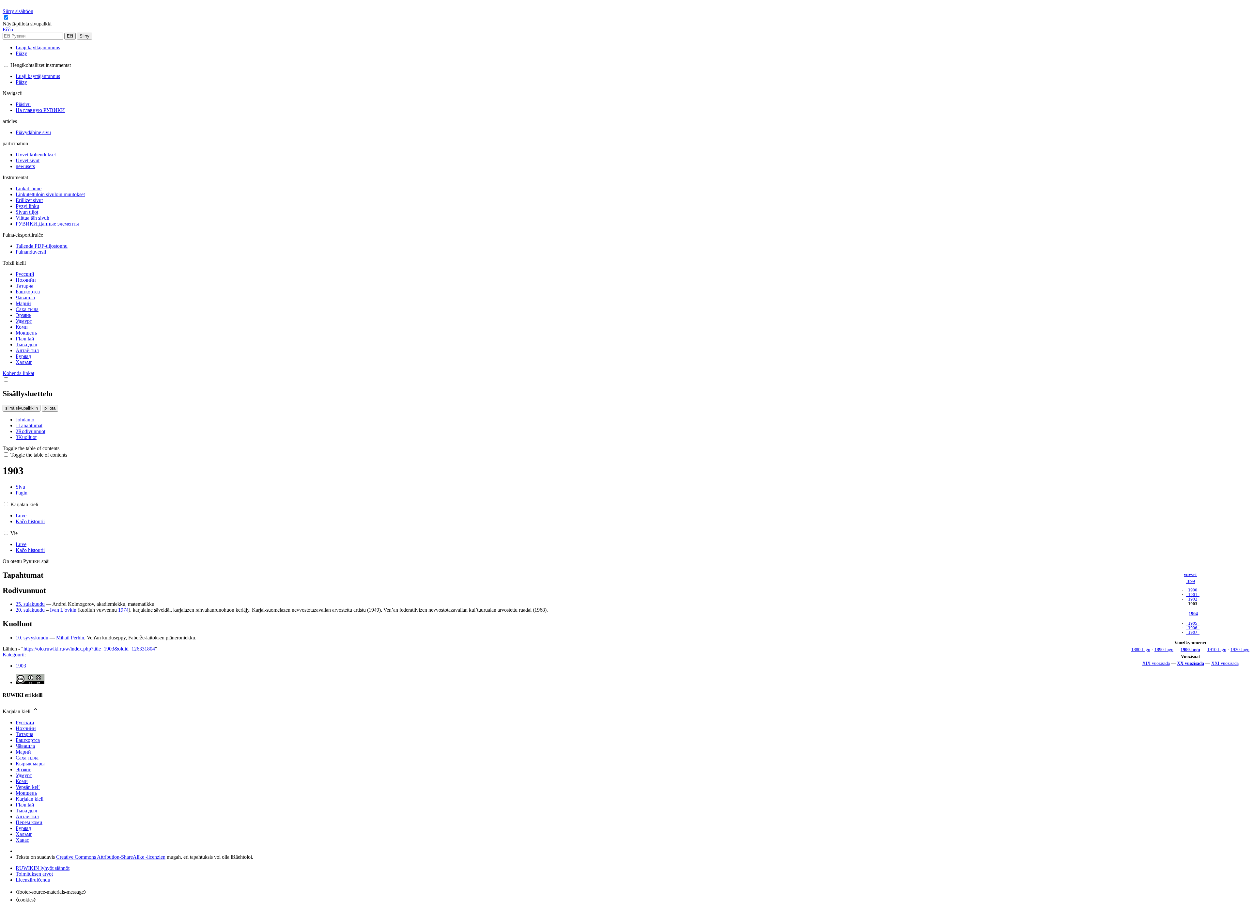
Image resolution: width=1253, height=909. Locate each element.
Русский (25, 722)
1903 (21, 665)
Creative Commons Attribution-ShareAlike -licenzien (110, 857)
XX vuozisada (1190, 663)
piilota (49, 408)
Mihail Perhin (70, 637)
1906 (1192, 628)
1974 (123, 610)
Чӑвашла (25, 746)
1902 (1192, 599)
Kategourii (13, 654)
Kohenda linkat (18, 373)
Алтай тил (27, 816)
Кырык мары (30, 763)
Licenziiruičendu (33, 880)
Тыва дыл (26, 810)
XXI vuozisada (1225, 663)
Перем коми (29, 822)
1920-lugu (1239, 649)
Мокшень (26, 793)
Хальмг (24, 834)
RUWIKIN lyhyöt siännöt (43, 868)
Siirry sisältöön (18, 11)
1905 (1192, 623)
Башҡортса (28, 740)
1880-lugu (1140, 649)
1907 (1192, 632)
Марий (23, 752)
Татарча (24, 734)
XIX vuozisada (1156, 663)
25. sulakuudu (30, 604)
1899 (1190, 581)
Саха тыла (27, 757)
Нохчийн (26, 728)
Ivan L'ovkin (63, 610)
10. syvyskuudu (32, 637)
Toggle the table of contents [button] (31, 448)
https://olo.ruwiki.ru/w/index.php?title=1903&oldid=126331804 (89, 648)
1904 (1193, 613)
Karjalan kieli (29, 799)
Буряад (23, 828)
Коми (22, 781)
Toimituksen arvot (34, 874)
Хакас (22, 840)
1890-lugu (1163, 649)
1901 (1192, 594)
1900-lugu (1190, 649)
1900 (1192, 590)
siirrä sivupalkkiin (21, 408)
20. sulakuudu (30, 610)
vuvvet (1190, 574)
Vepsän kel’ (28, 787)
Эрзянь (23, 769)
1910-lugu (1216, 649)
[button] (28, 23)
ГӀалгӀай (25, 804)
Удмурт (24, 775)
